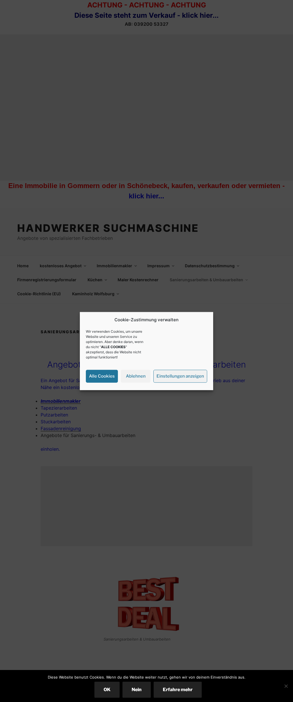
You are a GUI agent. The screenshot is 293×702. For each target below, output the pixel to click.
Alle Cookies (102, 376)
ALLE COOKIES (113, 346)
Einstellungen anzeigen (180, 376)
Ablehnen (136, 376)
